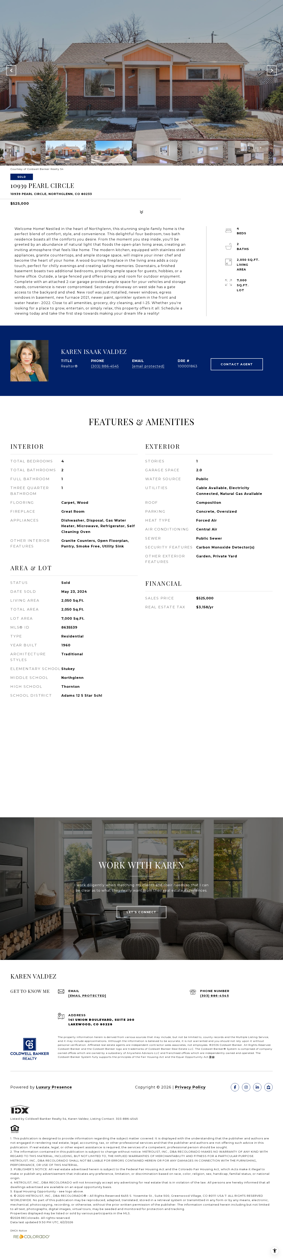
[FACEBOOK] (235, 1087)
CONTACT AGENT (237, 364)
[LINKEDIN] (257, 1087)
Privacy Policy (190, 1087)
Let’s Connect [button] (141, 912)
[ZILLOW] (268, 1087)
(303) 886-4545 (105, 366)
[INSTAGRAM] (246, 1087)
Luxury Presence (54, 1087)
